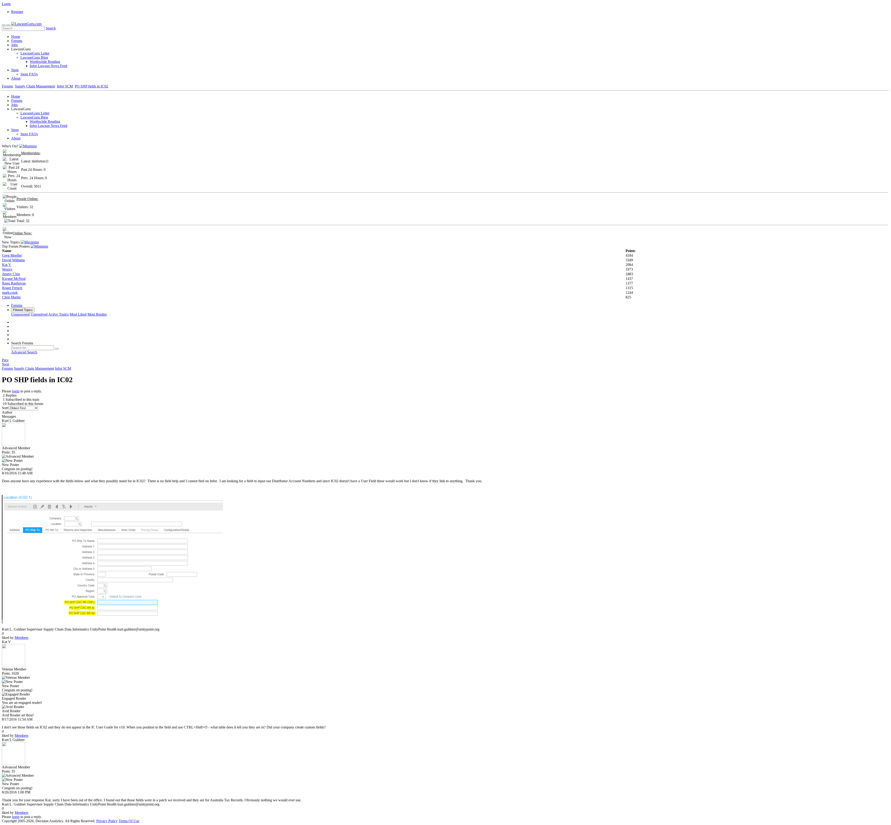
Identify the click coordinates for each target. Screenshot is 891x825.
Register (17, 12)
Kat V (6, 265)
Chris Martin (11, 297)
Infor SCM (65, 86)
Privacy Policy (107, 821)
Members (21, 638)
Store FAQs (29, 74)
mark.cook (10, 292)
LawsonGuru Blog (34, 57)
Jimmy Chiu (11, 274)
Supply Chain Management (35, 86)
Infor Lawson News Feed (48, 66)
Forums (16, 41)
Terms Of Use (129, 821)
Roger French (12, 288)
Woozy (7, 269)
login (15, 391)
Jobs (14, 45)
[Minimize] (28, 146)
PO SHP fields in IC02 (91, 86)
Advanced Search (24, 352)
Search (51, 28)
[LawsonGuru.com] (26, 24)
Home (15, 37)
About (15, 78)
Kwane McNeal (14, 279)
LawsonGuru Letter (34, 53)
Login (6, 4)
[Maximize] (30, 242)
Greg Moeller (12, 255)
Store (15, 70)
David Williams (13, 260)
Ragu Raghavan (14, 283)
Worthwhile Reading (45, 62)
